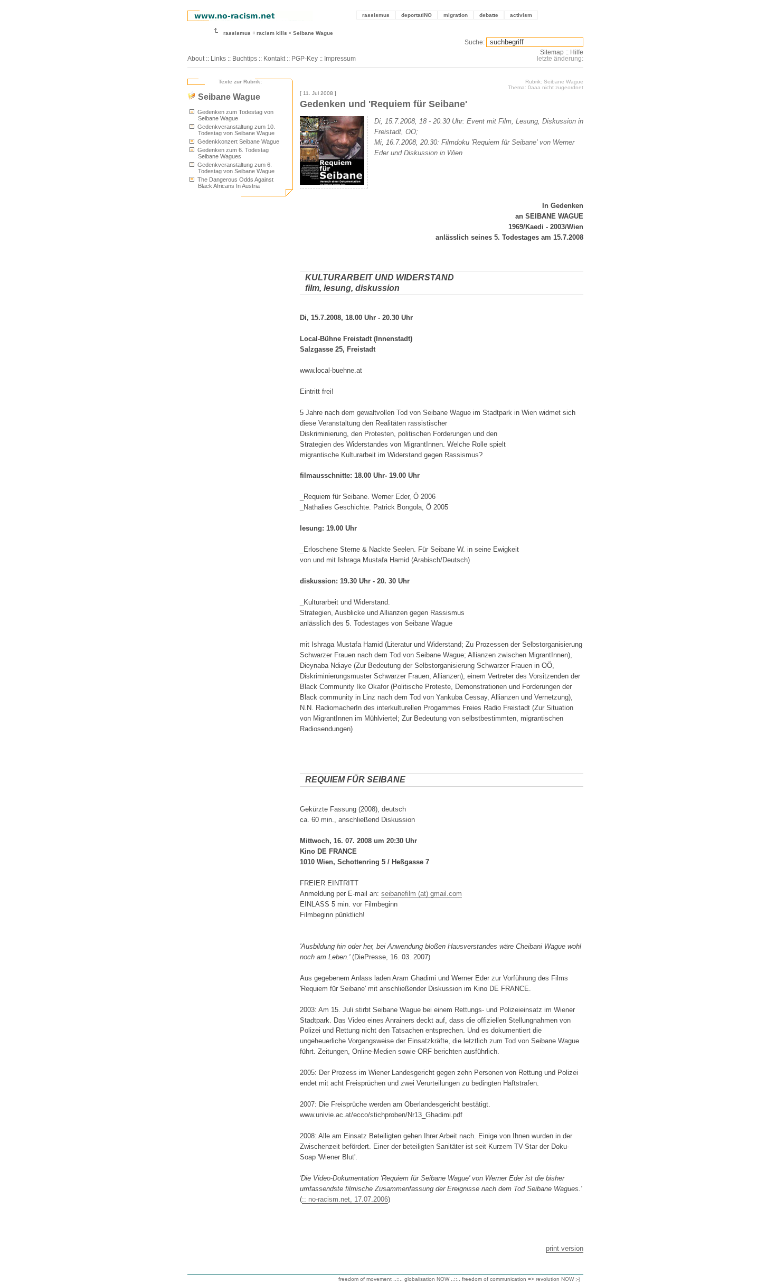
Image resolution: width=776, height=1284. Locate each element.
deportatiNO (416, 15)
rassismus (376, 15)
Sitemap (552, 52)
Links (218, 58)
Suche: (475, 42)
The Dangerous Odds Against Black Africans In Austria (234, 182)
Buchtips (244, 58)
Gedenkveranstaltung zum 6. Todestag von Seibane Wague (235, 168)
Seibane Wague (313, 33)
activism (521, 15)
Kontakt (274, 58)
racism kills (272, 33)
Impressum (340, 58)
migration (455, 15)
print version (564, 1248)
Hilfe (576, 52)
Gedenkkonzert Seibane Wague (237, 141)
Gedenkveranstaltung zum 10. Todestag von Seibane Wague (235, 130)
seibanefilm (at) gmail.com (421, 894)
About (195, 58)
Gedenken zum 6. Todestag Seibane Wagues (232, 153)
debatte (488, 15)
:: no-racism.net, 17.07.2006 (345, 1199)
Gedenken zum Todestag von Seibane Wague (234, 115)
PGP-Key (304, 58)
